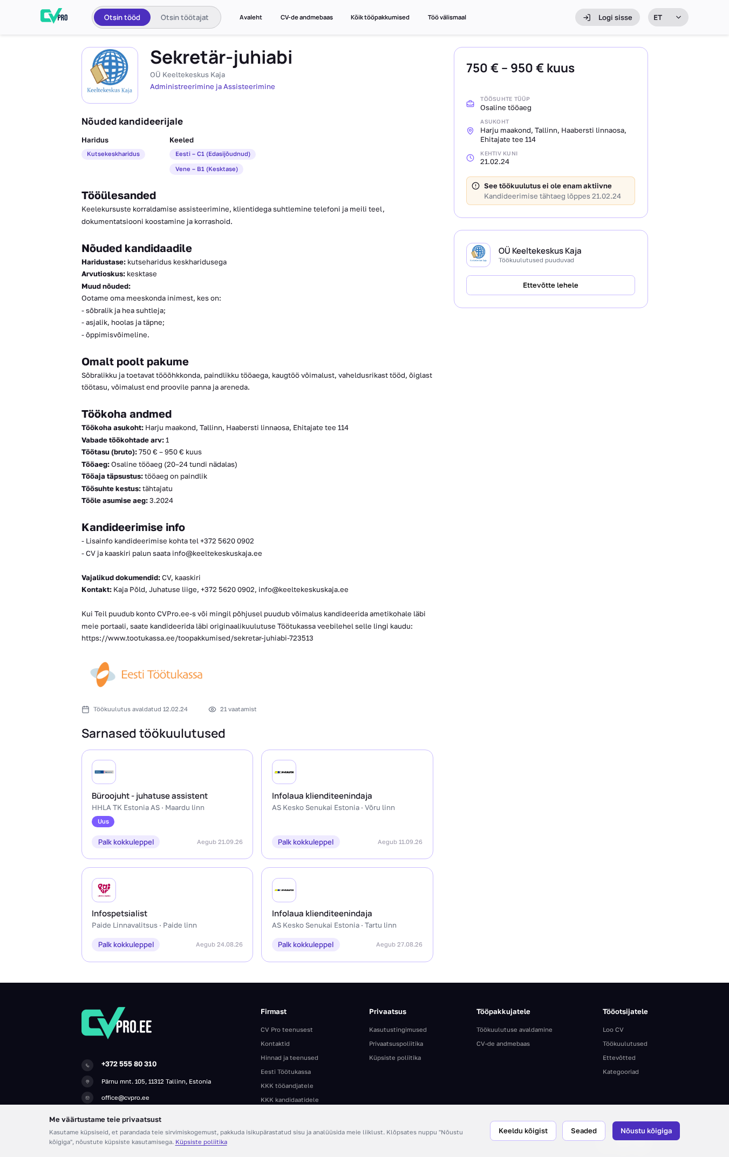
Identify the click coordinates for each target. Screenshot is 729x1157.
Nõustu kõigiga (646, 1130)
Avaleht (251, 17)
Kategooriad (621, 1071)
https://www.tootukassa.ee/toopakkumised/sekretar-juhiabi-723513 (197, 638)
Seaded (584, 1130)
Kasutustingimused (398, 1029)
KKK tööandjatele (287, 1085)
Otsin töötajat (185, 17)
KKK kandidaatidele (290, 1099)
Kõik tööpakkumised (380, 17)
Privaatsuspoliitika (396, 1043)
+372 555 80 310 (128, 1063)
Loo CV (613, 1029)
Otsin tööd (122, 17)
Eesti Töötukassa (286, 1071)
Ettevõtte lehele (550, 284)
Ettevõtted (619, 1057)
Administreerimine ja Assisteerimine (212, 86)
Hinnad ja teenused (289, 1057)
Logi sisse (615, 17)
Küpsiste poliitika (201, 1141)
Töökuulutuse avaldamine (514, 1029)
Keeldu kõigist (523, 1130)
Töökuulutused (625, 1043)
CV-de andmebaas (307, 17)
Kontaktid (275, 1043)
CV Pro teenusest (287, 1029)
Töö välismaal (447, 17)
